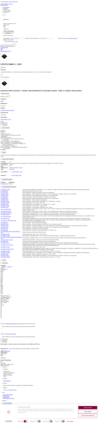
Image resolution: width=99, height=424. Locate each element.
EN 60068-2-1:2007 (5, 202)
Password (52, 38)
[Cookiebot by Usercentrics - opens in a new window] (9, 421)
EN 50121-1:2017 (4, 207)
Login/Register (8, 33)
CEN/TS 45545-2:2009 (6, 211)
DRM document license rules (12, 323)
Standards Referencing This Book (9, 186)
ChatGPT (3, 266)
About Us (11, 3)
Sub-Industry (4, 263)
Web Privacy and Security (8, 398)
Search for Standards (7, 403)
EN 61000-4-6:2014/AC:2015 (7, 249)
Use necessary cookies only (87, 415)
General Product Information (7, 159)
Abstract (4, 152)
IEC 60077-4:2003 (5, 255)
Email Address (19, 38)
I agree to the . (8, 333)
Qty (1, 303)
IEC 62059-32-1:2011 (5, 252)
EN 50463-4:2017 (4, 198)
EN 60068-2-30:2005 (5, 251)
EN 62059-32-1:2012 (5, 189)
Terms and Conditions (8, 394)
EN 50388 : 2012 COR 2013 (7, 244)
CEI (1, 50)
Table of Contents (5, 127)
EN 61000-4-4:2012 (5, 242)
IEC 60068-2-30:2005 (5, 257)
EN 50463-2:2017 (4, 183)
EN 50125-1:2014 (4, 227)
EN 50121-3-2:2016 (5, 201)
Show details (70, 421)
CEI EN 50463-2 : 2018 (6, 119)
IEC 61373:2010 (4, 192)
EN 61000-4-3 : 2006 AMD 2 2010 (8, 220)
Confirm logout (10, 31)
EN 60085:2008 (4, 199)
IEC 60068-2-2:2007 (5, 234)
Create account (7, 351)
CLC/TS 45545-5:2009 (6, 209)
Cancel (5, 31)
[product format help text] (8, 295)
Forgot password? (73, 38)
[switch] (39, 421)
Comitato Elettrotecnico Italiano (7, 110)
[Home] (4, 5)
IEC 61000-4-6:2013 (5, 218)
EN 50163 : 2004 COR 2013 (7, 239)
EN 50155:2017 (4, 228)
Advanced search (4, 47)
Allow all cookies (88, 407)
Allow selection (87, 411)
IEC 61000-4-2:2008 (5, 235)
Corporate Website (4, 3)
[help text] (2, 74)
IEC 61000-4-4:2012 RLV (6, 212)
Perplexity (9, 266)
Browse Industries (7, 404)
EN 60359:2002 (4, 196)
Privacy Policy (6, 395)
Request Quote (4, 352)
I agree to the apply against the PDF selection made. (18, 323)
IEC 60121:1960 (4, 230)
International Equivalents (7, 179)
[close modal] (4, 26)
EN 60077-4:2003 (4, 194)
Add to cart (5, 124)
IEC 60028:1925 (4, 191)
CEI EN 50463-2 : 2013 (6, 51)
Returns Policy (6, 397)
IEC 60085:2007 (4, 222)
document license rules (11, 333)
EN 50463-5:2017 (4, 224)
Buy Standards (6, 7)
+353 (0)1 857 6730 (13, 1)
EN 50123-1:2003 (4, 204)
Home (2, 48)
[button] (3, 270)
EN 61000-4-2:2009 (5, 214)
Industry (4, 260)
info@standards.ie (7, 380)
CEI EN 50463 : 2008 (16, 175)
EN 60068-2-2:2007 (5, 205)
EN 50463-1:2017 (4, 254)
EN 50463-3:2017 (4, 195)
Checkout (5, 341)
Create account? (9, 39)
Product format (4, 295)
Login (5, 39)
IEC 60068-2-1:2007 (5, 247)
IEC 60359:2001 (4, 241)
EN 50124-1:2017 (4, 225)
